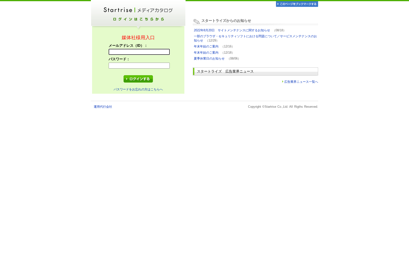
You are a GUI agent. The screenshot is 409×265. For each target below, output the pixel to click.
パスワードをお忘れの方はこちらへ (138, 89)
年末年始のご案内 (206, 46)
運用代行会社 (103, 106)
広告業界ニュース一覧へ (301, 82)
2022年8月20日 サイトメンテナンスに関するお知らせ (232, 30)
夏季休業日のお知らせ (209, 58)
